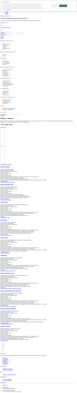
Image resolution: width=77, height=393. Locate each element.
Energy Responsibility (7, 83)
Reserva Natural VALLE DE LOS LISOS (10, 291)
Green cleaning (6, 75)
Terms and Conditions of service (9, 388)
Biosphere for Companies (8, 368)
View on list (2, 27)
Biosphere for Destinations (8, 369)
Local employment (6, 102)
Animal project (6, 73)
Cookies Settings (54, 5)
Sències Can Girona (5, 326)
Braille (4, 93)
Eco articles (5, 74)
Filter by (2, 38)
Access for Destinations (7, 380)
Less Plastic (5, 72)
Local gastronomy (6, 44)
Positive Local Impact (7, 99)
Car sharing (5, 61)
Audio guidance (6, 94)
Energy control (6, 85)
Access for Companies (7, 379)
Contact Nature (4, 237)
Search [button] (1, 29)
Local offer (5, 103)
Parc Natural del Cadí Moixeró (8, 308)
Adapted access (6, 91)
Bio (4, 49)
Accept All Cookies (63, 5)
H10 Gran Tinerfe (4, 166)
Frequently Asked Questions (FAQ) (9, 374)
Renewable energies (7, 81)
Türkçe (6, 13)
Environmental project (7, 69)
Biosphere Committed (7, 109)
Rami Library (3, 220)
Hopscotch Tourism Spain (6, 184)
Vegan (4, 47)
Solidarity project (6, 101)
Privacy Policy (5, 387)
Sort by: (1, 127)
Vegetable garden (6, 48)
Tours (4, 55)
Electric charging (6, 62)
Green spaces (5, 82)
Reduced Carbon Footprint (8, 84)
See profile (2, 181)
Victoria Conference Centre (7, 273)
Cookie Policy (8, 9)
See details (7, 198)
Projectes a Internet (18, 391)
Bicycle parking (6, 63)
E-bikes (4, 64)
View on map (7, 27)
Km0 (4, 43)
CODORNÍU (3, 255)
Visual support (6, 92)
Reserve (6, 181)
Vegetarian (5, 45)
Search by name (3, 34)
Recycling (5, 71)
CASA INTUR (4, 202)
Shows (4, 54)
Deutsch (6, 12)
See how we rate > (4, 22)
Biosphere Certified (7, 108)
